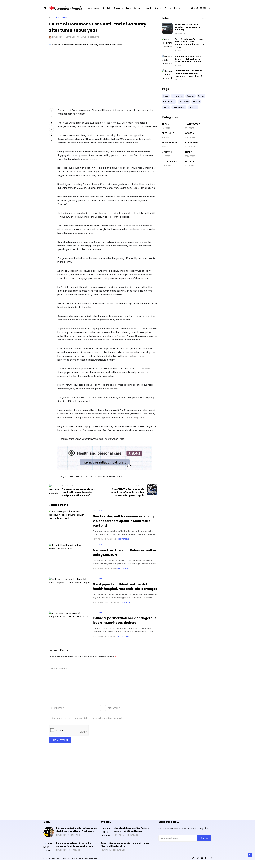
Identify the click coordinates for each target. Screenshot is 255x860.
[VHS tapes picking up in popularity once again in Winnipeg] (167, 28)
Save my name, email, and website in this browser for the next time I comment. (87, 718)
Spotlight (168, 133)
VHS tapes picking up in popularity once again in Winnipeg (187, 27)
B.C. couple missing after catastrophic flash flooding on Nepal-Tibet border (76, 829)
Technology (192, 123)
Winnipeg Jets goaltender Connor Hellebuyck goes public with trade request (188, 59)
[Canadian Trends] (65, 8)
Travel (166, 123)
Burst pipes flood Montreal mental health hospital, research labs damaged (125, 586)
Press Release (169, 142)
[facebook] (193, 858)
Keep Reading (123, 539)
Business (190, 161)
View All (203, 18)
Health (189, 151)
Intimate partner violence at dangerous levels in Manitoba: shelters (124, 620)
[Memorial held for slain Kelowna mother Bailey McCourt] (69, 559)
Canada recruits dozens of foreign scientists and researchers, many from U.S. (189, 73)
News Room (57, 37)
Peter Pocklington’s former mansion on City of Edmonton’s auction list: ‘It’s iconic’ (189, 43)
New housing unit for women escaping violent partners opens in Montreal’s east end (123, 521)
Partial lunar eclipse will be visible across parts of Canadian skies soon (75, 844)
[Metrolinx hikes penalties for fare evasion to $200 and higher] (106, 832)
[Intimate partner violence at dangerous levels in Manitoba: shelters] (69, 626)
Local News (61, 17)
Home (51, 17)
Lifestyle (167, 151)
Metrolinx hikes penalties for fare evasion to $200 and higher (131, 829)
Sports (189, 133)
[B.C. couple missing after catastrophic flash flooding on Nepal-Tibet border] (48, 832)
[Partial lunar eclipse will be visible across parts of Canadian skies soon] (48, 847)
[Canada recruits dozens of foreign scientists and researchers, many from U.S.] (167, 74)
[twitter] (198, 858)
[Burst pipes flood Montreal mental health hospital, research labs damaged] (69, 592)
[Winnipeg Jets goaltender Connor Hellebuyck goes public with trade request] (167, 60)
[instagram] (202, 858)
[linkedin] (206, 858)
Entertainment (170, 161)
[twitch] (211, 858)
